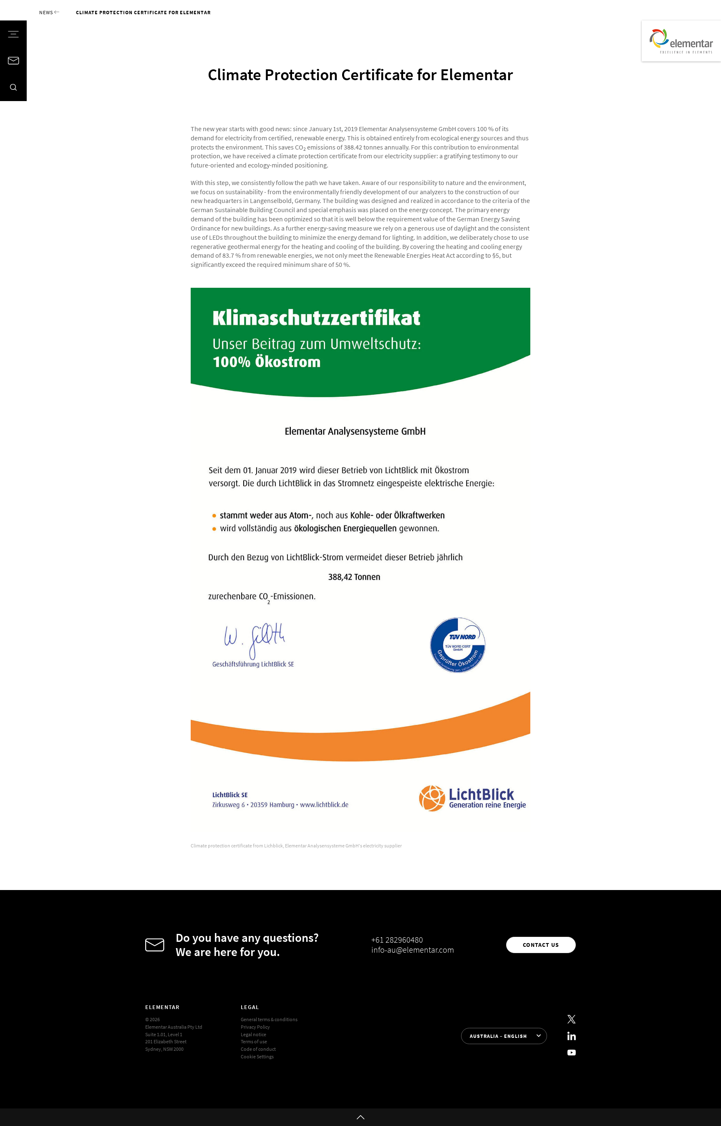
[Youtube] (571, 1052)
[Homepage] (681, 40)
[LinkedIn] (571, 1036)
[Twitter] (571, 1019)
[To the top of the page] (360, 1117)
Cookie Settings (257, 1056)
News (46, 12)
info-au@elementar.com (412, 950)
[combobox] (504, 1036)
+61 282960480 (397, 940)
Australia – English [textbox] (498, 1036)
